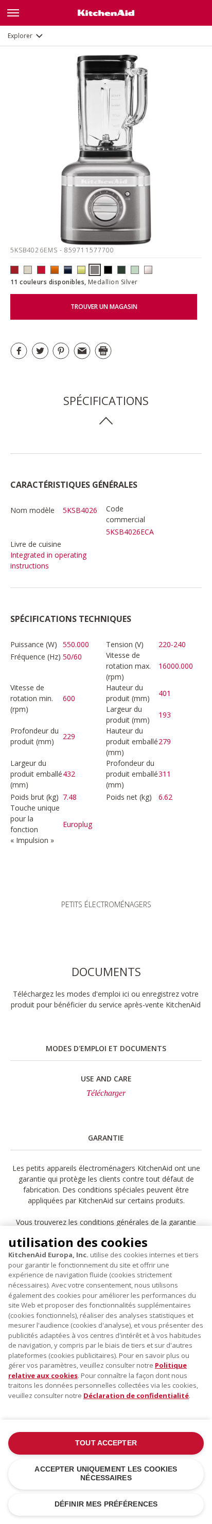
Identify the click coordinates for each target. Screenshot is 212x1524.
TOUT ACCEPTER (106, 1443)
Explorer (20, 35)
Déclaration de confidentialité (136, 1395)
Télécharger (106, 1093)
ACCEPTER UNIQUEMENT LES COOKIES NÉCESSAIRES (105, 1473)
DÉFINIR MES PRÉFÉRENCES (106, 1504)
